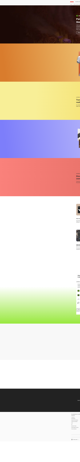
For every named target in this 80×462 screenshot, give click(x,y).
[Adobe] (72, 1)
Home (71, 4)
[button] (74, 439)
